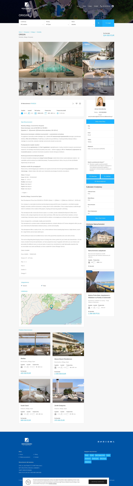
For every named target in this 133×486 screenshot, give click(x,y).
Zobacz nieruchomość (34, 350)
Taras (44, 285)
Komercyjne (95, 458)
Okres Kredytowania (92, 211)
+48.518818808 (102, 112)
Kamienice (87, 458)
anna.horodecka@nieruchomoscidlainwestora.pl (100, 116)
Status (73, 21)
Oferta (84, 6)
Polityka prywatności (25, 457)
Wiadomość (90, 146)
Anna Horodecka (100, 109)
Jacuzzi (25, 285)
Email (89, 132)
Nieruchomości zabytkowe (97, 250)
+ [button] (23, 296)
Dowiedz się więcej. (53, 483)
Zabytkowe (88, 462)
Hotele (108, 455)
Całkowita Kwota (91, 191)
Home (78, 6)
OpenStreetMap (74, 323)
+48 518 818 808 (106, 6)
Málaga (33, 32)
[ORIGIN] (51, 307)
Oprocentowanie (91, 204)
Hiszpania (26, 32)
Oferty (36, 454)
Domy (86, 455)
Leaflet (68, 323)
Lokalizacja (23, 21)
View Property (100, 243)
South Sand (25, 405)
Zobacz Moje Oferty (100, 121)
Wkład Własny (91, 198)
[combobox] (31, 25)
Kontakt (96, 6)
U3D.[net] (111, 480)
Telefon (89, 139)
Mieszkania (103, 458)
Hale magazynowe (100, 455)
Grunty (92, 455)
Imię (89, 125)
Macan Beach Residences (63, 359)
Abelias (23, 358)
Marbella (39, 32)
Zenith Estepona (59, 405)
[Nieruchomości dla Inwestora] (27, 10)
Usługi (90, 6)
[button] (98, 482)
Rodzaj (48, 21)
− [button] (23, 298)
